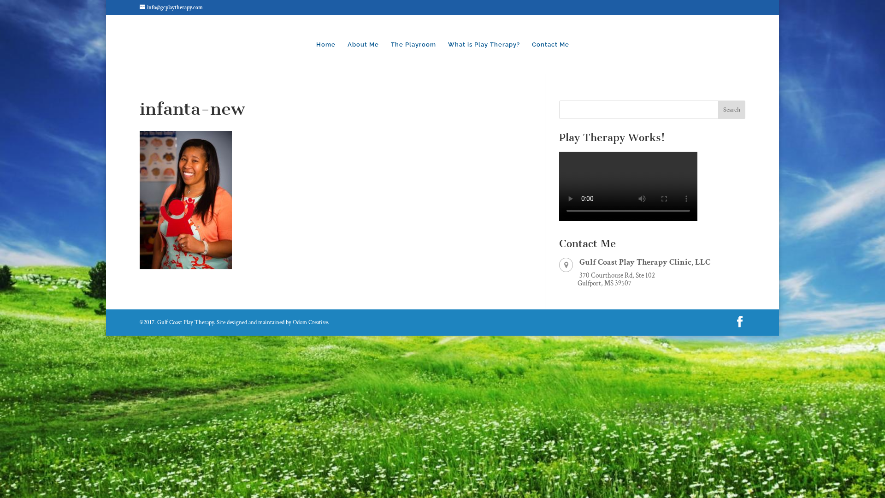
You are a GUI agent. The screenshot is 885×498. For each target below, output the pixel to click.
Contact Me (550, 45)
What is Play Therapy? (484, 45)
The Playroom (413, 45)
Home (326, 45)
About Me (363, 45)
